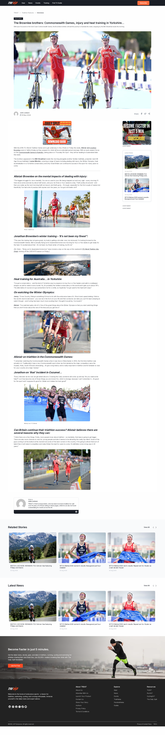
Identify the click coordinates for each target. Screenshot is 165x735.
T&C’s (155, 724)
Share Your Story (82, 702)
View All (147, 527)
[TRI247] (13, 3)
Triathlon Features (28, 13)
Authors (78, 705)
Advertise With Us (82, 693)
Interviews (40, 13)
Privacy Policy (81, 708)
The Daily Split (152, 699)
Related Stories (17, 527)
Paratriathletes (119, 702)
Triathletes (117, 699)
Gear (23, 3)
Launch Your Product (83, 696)
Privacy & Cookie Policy (144, 724)
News (30, 3)
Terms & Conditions (82, 711)
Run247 (150, 693)
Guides (116, 705)
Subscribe (143, 3)
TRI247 (16, 13)
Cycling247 (151, 696)
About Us (79, 690)
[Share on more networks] (149, 114)
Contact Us (80, 699)
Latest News (16, 585)
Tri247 (149, 690)
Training (46, 3)
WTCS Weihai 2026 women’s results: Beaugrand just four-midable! (137, 198)
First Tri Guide (57, 3)
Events (38, 3)
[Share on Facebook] (142, 114)
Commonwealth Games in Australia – (31, 152)
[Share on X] (145, 114)
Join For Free (152, 3)
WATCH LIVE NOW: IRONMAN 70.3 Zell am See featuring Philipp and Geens (136, 175)
